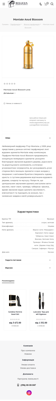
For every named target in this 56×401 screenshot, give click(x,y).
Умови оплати (28, 364)
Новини (28, 354)
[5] (14, 84)
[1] (5, 84)
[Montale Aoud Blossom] (28, 54)
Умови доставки (28, 368)
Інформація (28, 360)
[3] (9, 84)
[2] (7, 84)
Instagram (29, 392)
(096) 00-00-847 (28, 385)
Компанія (28, 345)
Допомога (28, 374)
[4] (12, 84)
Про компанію (28, 350)
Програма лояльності (28, 379)
